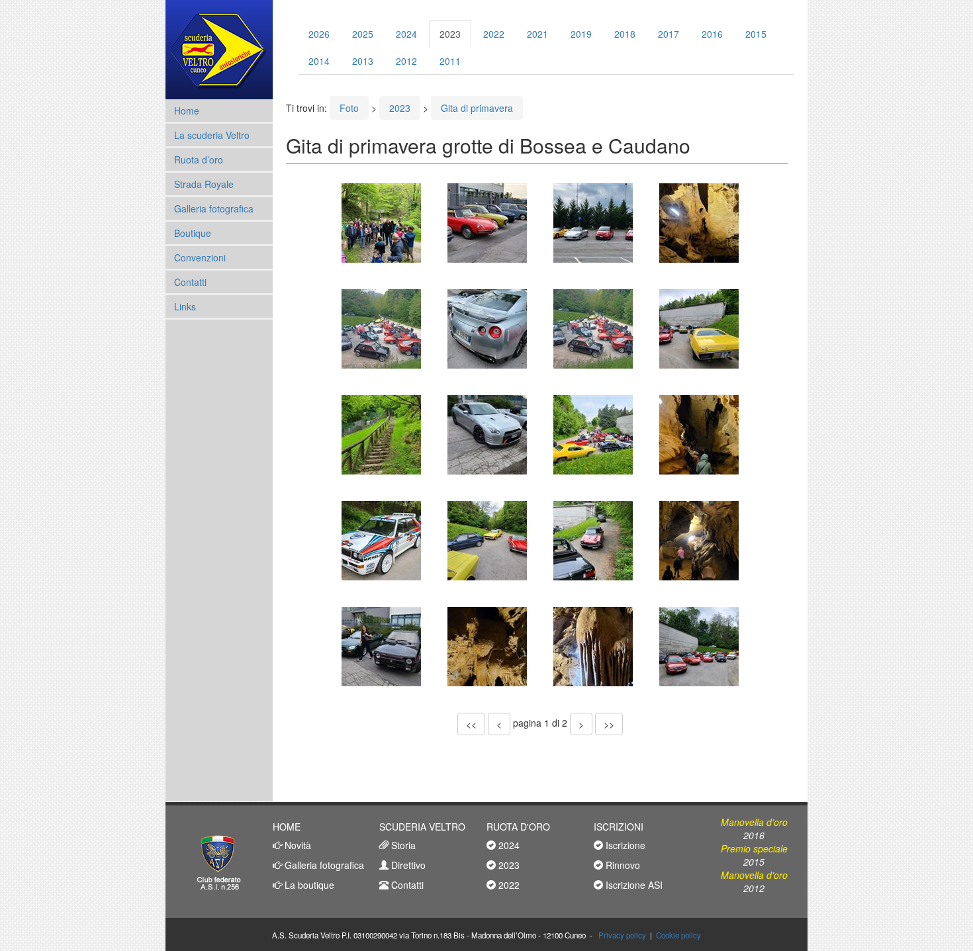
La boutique (308, 884)
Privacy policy (622, 935)
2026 (319, 33)
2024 (406, 33)
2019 (581, 33)
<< (471, 724)
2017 (668, 33)
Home (186, 110)
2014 (319, 61)
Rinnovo (621, 865)
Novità (296, 845)
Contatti (190, 282)
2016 (712, 33)
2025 (362, 33)
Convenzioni (200, 257)
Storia (402, 845)
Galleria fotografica (214, 208)
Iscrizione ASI (633, 884)
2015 (755, 33)
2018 (624, 33)
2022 (493, 33)
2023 (450, 33)
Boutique (192, 233)
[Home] (219, 49)
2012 (406, 61)
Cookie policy (678, 935)
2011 (450, 61)
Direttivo (407, 865)
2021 (537, 33)
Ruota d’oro (198, 159)
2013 (362, 61)
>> (609, 724)
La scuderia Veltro (212, 135)
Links (185, 306)
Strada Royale (204, 184)
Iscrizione (624, 845)
